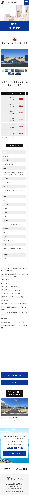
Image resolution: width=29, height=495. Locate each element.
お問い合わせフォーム (14, 453)
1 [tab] (12, 420)
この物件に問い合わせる (14, 375)
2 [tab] (14, 420)
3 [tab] (17, 420)
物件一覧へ (14, 382)
